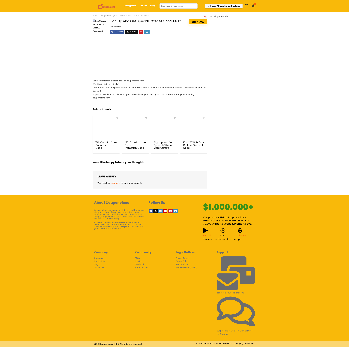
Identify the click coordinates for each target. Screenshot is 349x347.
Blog (152, 5)
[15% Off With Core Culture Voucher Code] (106, 128)
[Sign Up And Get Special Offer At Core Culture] (164, 128)
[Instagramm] (160, 211)
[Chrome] (240, 230)
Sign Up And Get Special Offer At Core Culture (163, 145)
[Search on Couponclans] (194, 6)
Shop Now (198, 21)
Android (207, 235)
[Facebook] (151, 211)
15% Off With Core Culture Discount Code (193, 145)
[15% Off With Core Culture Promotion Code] (135, 128)
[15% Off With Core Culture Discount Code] (193, 128)
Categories (130, 5)
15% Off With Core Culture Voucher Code (106, 145)
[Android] (205, 230)
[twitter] (155, 211)
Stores (143, 5)
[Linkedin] (175, 211)
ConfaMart (116, 26)
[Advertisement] (150, 58)
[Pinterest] (170, 211)
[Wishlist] (246, 6)
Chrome (242, 235)
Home (95, 15)
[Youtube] (165, 211)
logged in (115, 183)
